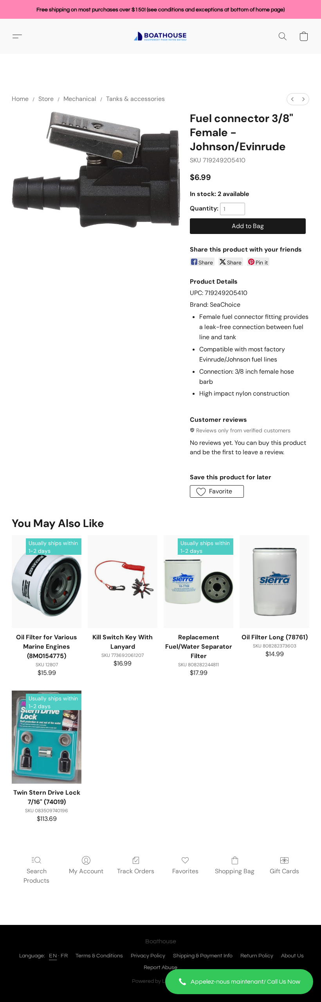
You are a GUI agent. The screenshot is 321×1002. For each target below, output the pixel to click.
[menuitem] (292, 99)
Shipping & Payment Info (203, 956)
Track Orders (135, 871)
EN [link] (53, 956)
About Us (292, 956)
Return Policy (256, 956)
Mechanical (79, 99)
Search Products (36, 876)
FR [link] (64, 956)
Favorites (185, 871)
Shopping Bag (234, 871)
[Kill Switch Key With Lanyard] (122, 581)
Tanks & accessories (135, 99)
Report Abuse (160, 967)
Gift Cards (284, 871)
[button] (239, 981)
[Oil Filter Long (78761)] (274, 581)
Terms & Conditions (99, 956)
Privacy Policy (148, 956)
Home (20, 99)
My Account (86, 871)
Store (46, 99)
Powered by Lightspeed (160, 981)
